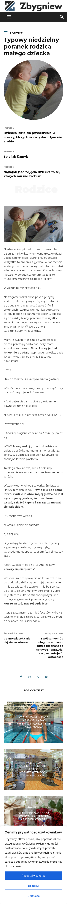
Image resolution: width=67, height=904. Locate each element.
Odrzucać (34, 895)
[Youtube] (46, 677)
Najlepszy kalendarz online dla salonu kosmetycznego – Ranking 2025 (33, 769)
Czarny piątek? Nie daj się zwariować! (17, 640)
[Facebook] (21, 677)
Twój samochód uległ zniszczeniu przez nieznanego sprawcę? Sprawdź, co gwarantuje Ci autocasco (49, 648)
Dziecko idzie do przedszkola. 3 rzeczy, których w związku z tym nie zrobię (33, 137)
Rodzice (16, 33)
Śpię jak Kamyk (16, 156)
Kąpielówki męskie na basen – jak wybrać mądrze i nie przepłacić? (33, 722)
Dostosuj (33, 885)
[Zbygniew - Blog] (33, 6)
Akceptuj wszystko (33, 875)
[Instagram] (29, 677)
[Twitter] (37, 677)
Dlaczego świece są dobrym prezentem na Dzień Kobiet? (34, 816)
